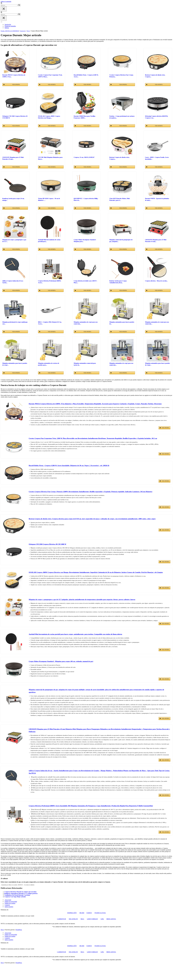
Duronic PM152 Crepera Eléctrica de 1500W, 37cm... (13, 76)
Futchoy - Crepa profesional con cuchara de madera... (121, 117)
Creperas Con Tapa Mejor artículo (15, 896)
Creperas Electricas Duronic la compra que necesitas (20, 892)
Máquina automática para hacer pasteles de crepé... (14, 364)
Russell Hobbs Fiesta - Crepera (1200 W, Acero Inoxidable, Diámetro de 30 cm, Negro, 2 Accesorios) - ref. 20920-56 (69, 465)
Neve (2, 929)
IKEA (82, 919)
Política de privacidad (11, 901)
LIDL (102, 919)
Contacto (7, 905)
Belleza (7, 28)
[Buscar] (1, 3)
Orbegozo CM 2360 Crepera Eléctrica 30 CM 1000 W (14, 117)
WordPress (19, 929)
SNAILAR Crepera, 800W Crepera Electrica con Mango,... (49, 117)
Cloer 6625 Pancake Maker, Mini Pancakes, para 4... (119, 199)
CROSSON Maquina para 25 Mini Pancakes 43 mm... (13, 158)
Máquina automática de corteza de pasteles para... (48, 364)
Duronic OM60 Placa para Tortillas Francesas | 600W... (84, 117)
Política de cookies (10, 903)
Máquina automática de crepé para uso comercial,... (86, 323)
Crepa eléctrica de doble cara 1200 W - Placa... (85, 281)
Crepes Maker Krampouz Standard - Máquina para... (85, 240)
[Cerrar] (4, 9)
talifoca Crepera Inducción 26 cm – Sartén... (13, 281)
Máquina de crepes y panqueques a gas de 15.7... (14, 240)
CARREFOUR (61, 919)
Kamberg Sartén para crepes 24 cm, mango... (13, 199)
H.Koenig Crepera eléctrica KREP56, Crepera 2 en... (156, 117)
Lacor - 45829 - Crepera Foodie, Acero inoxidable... (157, 158)
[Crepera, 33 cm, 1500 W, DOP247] (86, 144)
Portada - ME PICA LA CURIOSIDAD (10, 31)
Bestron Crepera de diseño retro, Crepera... (155, 76)
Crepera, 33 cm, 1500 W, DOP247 (84, 157)
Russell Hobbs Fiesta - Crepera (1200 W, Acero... (86, 76)
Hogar (28, 31)
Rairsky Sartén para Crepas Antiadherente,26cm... (118, 281)
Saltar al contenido (6, 1)
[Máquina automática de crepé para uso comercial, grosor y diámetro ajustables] (158, 309)
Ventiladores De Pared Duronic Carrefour (17, 895)
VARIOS (89, 913)
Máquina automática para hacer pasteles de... (121, 323)
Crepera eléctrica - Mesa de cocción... (156, 281)
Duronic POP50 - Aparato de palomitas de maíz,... (157, 199)
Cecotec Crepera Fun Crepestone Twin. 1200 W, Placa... (50, 76)
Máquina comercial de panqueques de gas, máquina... (121, 240)
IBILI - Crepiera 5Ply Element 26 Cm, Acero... (50, 323)
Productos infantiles (10, 26)
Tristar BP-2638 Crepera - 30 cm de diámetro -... (49, 199)
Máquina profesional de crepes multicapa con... (14, 323)
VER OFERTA (16, 84)
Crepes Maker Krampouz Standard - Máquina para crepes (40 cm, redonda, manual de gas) (61, 661)
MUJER (81, 913)
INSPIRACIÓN (72, 913)
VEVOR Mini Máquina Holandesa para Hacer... (50, 158)
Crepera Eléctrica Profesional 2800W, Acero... (49, 281)
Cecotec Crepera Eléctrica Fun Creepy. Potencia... (121, 76)
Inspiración (8, 24)
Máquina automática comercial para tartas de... (85, 364)
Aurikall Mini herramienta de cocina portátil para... (49, 240)
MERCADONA (111, 919)
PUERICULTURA (100, 913)
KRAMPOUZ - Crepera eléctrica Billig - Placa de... (86, 199)
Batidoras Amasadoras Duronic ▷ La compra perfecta (20, 893)
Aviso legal (8, 900)
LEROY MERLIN (92, 919)
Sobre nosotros (9, 906)
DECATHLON (73, 919)
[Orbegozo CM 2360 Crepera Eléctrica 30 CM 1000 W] (15, 103)
